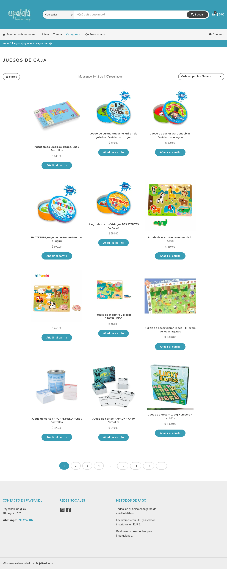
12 (148, 465)
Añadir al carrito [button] (56, 165)
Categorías (73, 34)
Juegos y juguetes (21, 43)
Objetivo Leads (45, 563)
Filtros (13, 76)
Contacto (218, 34)
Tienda (57, 34)
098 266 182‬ (25, 520)
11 (135, 465)
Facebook (68, 510)
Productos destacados (21, 34)
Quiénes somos (95, 34)
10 (122, 465)
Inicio (45, 34)
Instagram (62, 510)
